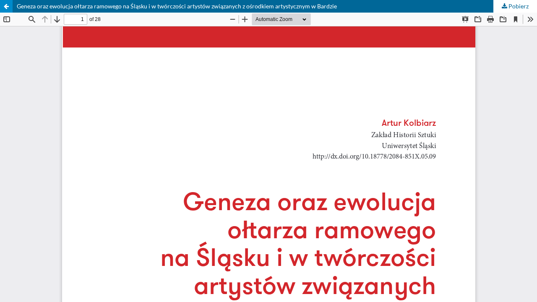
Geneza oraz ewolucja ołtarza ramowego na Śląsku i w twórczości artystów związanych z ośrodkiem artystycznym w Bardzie (177, 6)
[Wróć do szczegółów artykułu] (6, 6)
